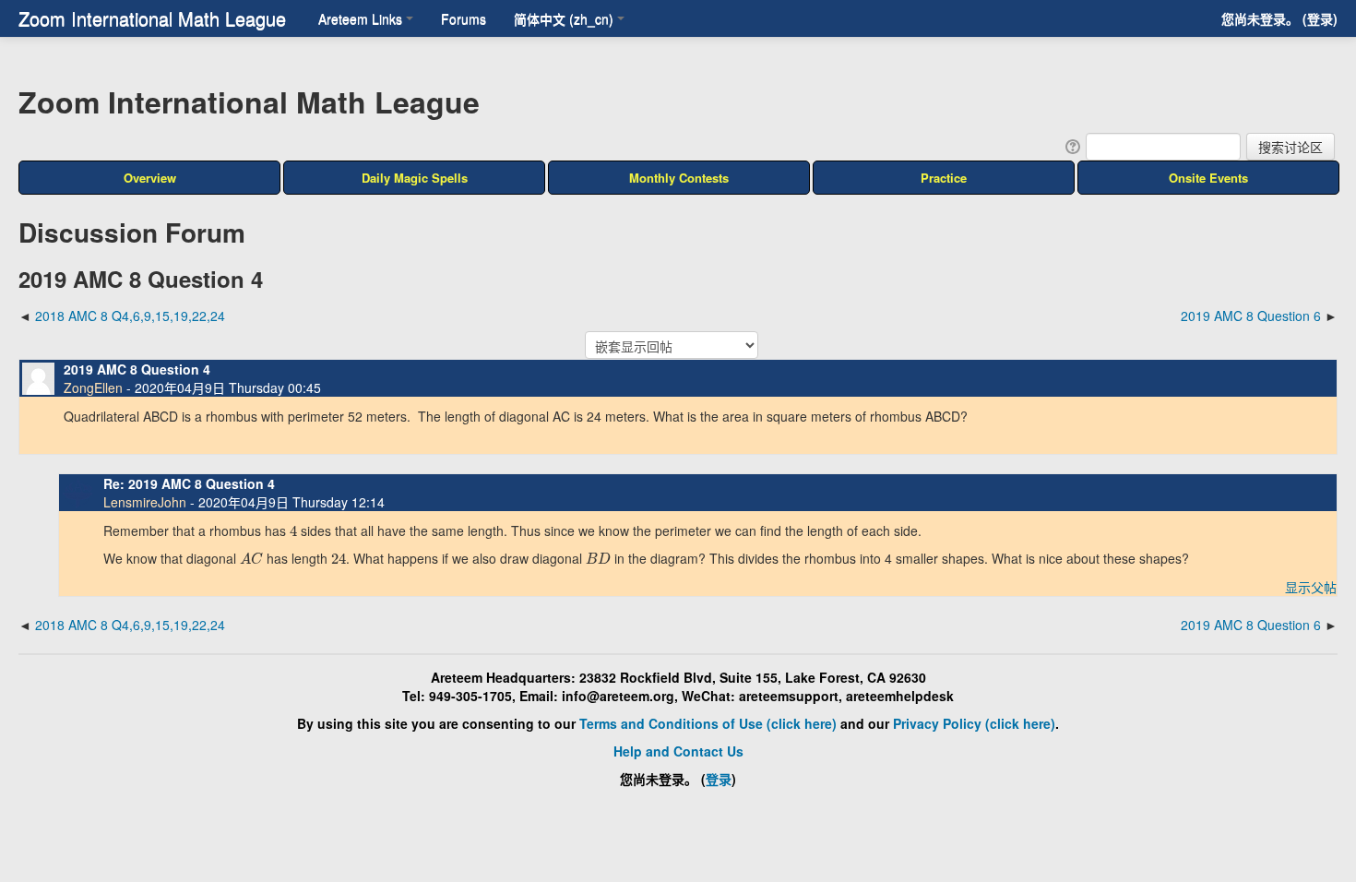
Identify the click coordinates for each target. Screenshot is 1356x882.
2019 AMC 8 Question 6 (1251, 315)
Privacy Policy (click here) (974, 723)
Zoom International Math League (152, 18)
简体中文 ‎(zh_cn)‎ (563, 18)
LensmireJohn (144, 502)
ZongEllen (93, 387)
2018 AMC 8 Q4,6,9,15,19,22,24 (130, 315)
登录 (1320, 18)
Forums (463, 18)
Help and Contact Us (678, 751)
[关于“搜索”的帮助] (1071, 145)
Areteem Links (360, 18)
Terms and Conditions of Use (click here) (708, 723)
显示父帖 (1311, 587)
